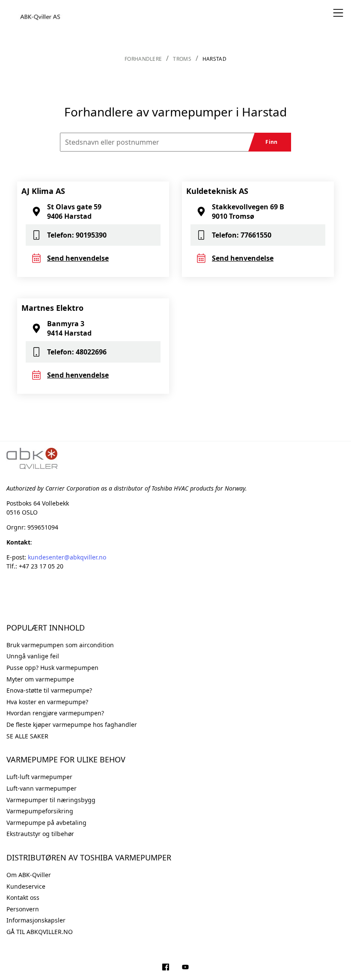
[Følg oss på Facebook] (166, 968)
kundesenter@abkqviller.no (67, 557)
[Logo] (40, 13)
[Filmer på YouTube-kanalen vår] (185, 968)
